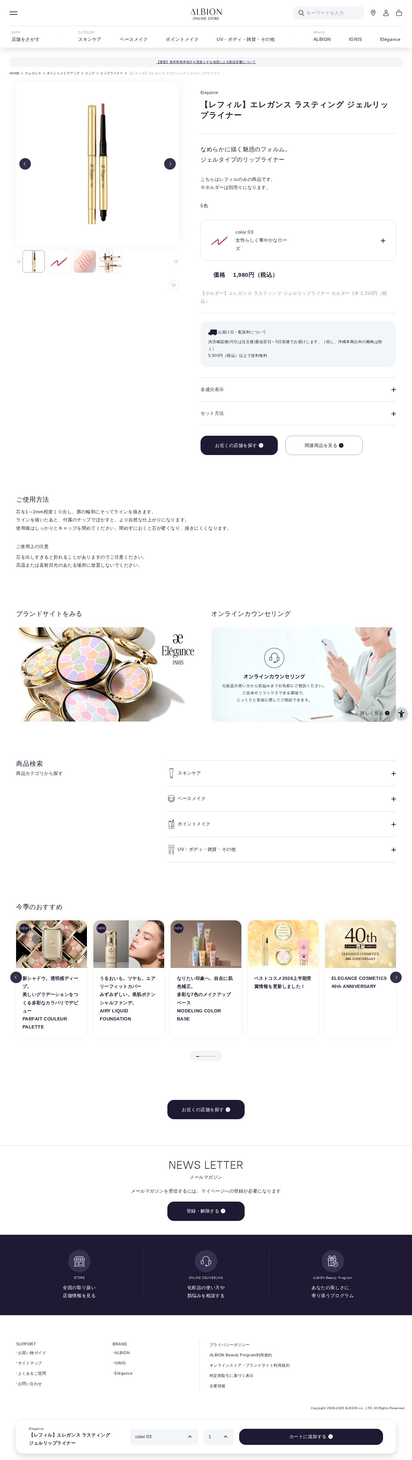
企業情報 (218, 1386)
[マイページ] (386, 13)
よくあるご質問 (32, 1373)
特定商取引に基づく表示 (232, 1375)
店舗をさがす (26, 39)
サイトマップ (30, 1363)
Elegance (210, 92)
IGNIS (355, 39)
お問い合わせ (30, 1383)
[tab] (197, 1056)
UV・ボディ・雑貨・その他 (246, 39)
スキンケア (90, 39)
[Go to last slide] (16, 977)
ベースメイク (134, 39)
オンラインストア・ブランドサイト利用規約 (250, 1365)
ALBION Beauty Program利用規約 (241, 1355)
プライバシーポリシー (230, 1345)
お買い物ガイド (32, 1353)
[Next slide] (170, 164)
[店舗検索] (373, 13)
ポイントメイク (182, 39)
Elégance (390, 39)
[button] (34, 261)
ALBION (322, 39)
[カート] (399, 13)
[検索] (301, 13)
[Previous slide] (25, 164)
